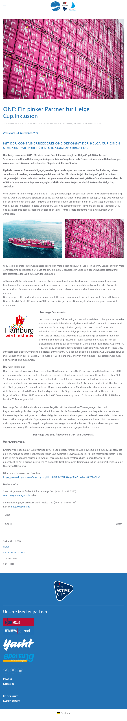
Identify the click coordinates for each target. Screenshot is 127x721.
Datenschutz (11, 701)
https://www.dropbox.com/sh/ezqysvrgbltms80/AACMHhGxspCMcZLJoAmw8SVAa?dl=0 (51, 476)
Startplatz (10, 558)
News (69, 123)
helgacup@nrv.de (20, 506)
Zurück (8, 524)
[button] (4, 6)
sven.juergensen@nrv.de (16, 495)
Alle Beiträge (12, 540)
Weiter (119, 524)
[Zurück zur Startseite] (63, 6)
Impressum (10, 696)
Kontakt (8, 683)
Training (9, 564)
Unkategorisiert (92, 123)
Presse (78, 123)
